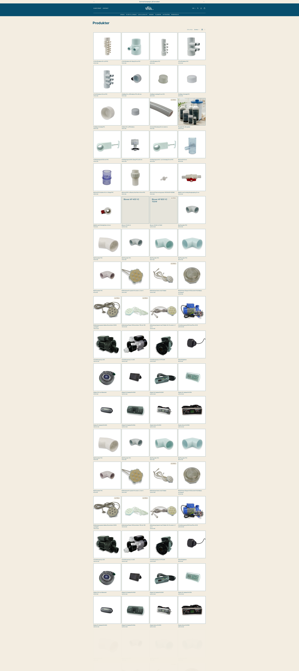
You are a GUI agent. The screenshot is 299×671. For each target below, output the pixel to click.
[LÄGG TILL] (118, 57)
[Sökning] (197, 8)
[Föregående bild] (96, 46)
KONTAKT (105, 8)
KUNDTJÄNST (97, 8)
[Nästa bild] (118, 46)
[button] (196, 29)
